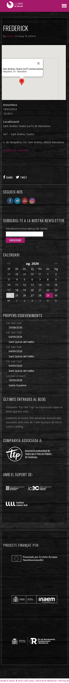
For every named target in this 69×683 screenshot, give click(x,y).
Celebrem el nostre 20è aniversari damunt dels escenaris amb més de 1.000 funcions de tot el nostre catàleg (33, 422)
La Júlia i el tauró (16, 376)
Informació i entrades (16, 150)
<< (9, 263)
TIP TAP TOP (14, 323)
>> (56, 263)
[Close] (38, 63)
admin (10, 36)
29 (47, 295)
